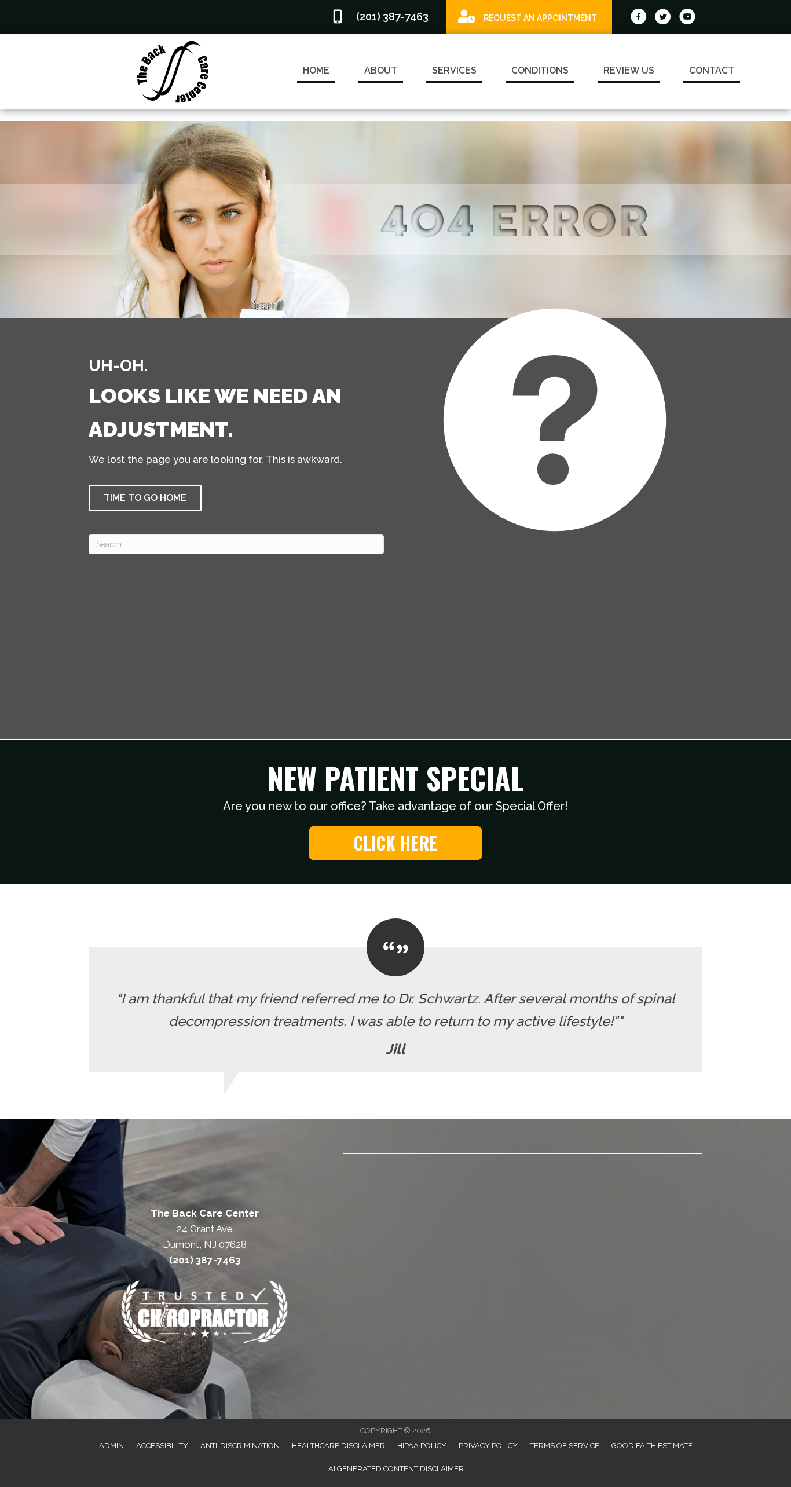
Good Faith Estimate (652, 1445)
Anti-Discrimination (240, 1445)
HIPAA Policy (421, 1445)
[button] (145, 498)
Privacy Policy (488, 1445)
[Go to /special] (529, 16)
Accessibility (162, 1445)
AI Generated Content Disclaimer (396, 1468)
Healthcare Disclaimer (338, 1445)
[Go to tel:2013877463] (383, 17)
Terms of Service (564, 1445)
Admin (111, 1445)
